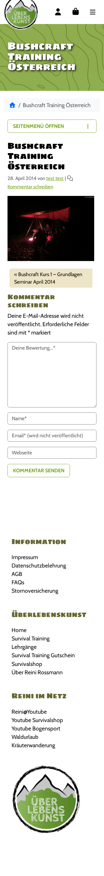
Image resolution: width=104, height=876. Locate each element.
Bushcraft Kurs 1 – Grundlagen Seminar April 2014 (48, 278)
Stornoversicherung (35, 590)
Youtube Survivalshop (37, 720)
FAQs (18, 582)
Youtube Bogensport (36, 728)
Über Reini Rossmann (37, 672)
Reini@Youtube (29, 711)
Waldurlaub (25, 736)
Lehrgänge (24, 646)
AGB (17, 573)
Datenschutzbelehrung (39, 565)
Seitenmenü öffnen (38, 126)
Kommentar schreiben (30, 187)
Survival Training (31, 638)
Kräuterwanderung (33, 745)
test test (55, 178)
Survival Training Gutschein (43, 655)
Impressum (25, 557)
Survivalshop (27, 663)
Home (19, 630)
